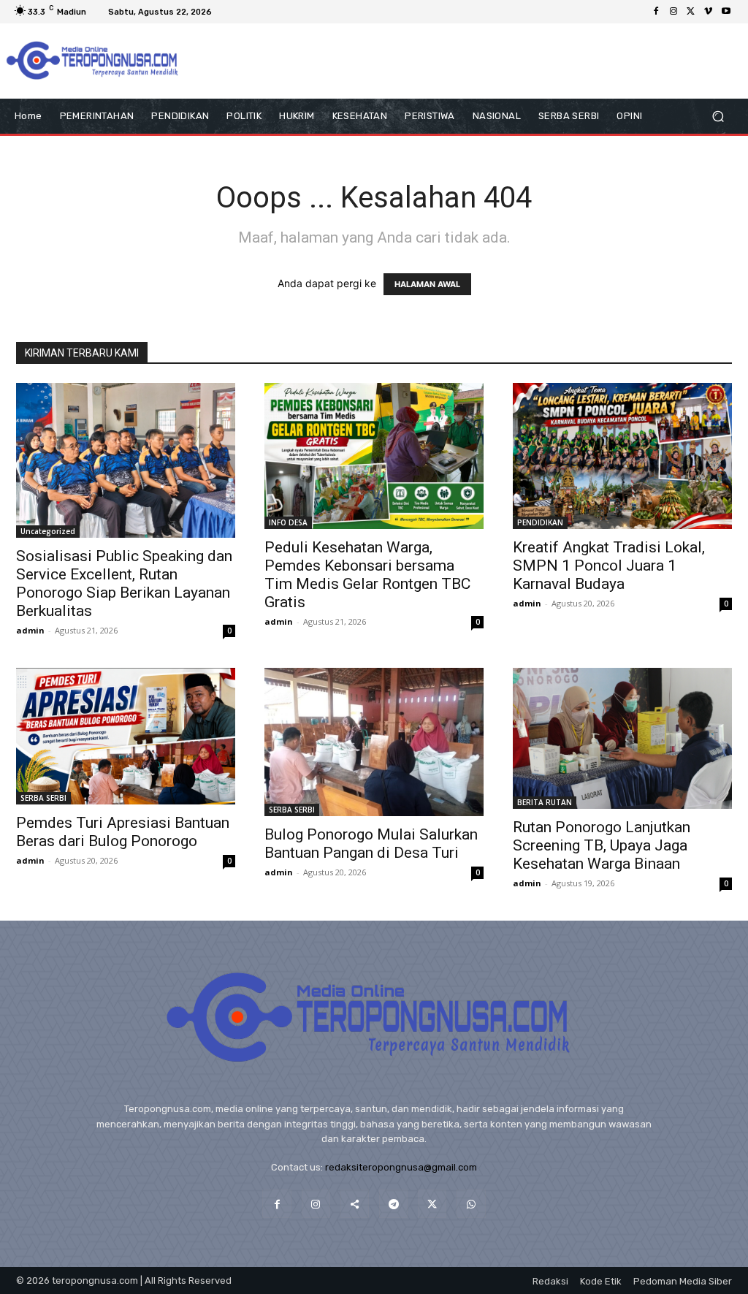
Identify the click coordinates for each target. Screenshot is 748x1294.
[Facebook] (656, 11)
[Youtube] (726, 11)
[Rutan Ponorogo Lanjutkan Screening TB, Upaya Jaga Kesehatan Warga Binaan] (622, 738)
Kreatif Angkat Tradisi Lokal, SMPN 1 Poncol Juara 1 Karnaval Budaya (609, 565)
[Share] (354, 1204)
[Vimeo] (708, 11)
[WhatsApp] (471, 1204)
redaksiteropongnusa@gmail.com (401, 1167)
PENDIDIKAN (540, 522)
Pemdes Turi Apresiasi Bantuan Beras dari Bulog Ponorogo (122, 832)
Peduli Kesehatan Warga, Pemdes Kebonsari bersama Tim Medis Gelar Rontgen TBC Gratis (367, 574)
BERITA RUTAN (544, 802)
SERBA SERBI (43, 798)
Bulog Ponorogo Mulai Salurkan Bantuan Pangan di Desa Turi (371, 843)
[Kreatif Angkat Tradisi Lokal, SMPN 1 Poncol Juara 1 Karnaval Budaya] (622, 456)
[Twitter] (691, 11)
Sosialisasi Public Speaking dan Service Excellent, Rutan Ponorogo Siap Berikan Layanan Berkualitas (124, 583)
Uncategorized (47, 531)
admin (30, 630)
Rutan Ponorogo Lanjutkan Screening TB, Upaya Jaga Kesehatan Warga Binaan (601, 845)
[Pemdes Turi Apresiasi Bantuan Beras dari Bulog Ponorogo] (125, 736)
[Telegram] (393, 1204)
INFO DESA (288, 522)
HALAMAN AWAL (427, 284)
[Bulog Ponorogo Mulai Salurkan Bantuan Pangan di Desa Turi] (374, 742)
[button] (718, 116)
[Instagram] (673, 11)
